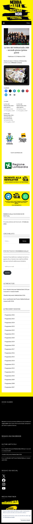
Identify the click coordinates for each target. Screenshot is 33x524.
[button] (12, 79)
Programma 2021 (10, 334)
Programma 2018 (10, 345)
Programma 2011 (10, 372)
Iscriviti (7, 272)
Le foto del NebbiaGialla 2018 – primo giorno (9, 105)
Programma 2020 (10, 337)
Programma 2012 (10, 368)
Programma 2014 (10, 360)
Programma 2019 (10, 341)
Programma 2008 (10, 383)
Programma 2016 (10, 353)
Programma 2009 (10, 379)
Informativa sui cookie (10, 517)
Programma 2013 (10, 364)
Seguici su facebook (11, 436)
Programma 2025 (10, 318)
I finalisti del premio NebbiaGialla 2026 (14, 295)
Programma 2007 (10, 387)
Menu (28, 23)
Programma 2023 (10, 326)
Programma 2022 (10, 330)
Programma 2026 (10, 315)
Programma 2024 (10, 322)
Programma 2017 (10, 349)
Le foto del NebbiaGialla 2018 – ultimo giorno (21, 105)
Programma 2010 (10, 375)
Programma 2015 (10, 356)
